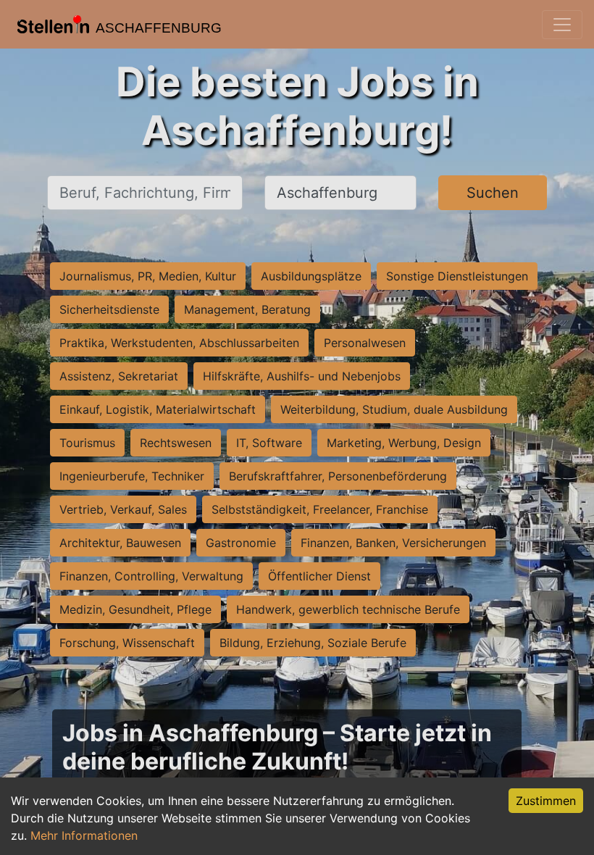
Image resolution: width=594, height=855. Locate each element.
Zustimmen (546, 800)
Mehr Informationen (84, 835)
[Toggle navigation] (562, 24)
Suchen (493, 192)
